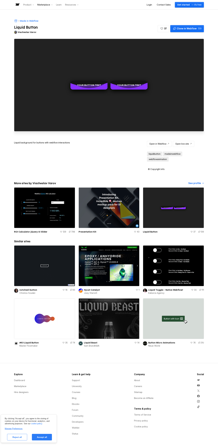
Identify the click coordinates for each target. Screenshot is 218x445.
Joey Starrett (90, 293)
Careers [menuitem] (138, 386)
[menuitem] (198, 380)
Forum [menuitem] (75, 410)
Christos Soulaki (27, 293)
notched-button (28, 290)
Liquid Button (150, 232)
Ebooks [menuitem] (75, 404)
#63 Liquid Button (29, 342)
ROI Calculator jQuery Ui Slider (30, 232)
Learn (59, 5)
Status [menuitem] (75, 434)
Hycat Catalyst (92, 290)
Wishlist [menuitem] (75, 428)
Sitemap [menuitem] (138, 392)
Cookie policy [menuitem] (141, 426)
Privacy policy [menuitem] (141, 420)
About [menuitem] (137, 380)
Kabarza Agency (156, 293)
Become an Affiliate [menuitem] (143, 398)
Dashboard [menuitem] (19, 380)
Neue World (154, 346)
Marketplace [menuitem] (20, 386)
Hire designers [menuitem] (21, 392)
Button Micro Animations (161, 342)
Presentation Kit (87, 232)
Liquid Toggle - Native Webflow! (165, 290)
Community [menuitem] (77, 416)
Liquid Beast (90, 342)
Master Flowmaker (28, 346)
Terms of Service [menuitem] (142, 415)
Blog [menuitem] (74, 398)
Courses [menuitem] (76, 392)
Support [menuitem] (76, 380)
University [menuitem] (77, 386)
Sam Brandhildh (91, 346)
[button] (29, 4)
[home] (17, 4)
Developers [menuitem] (77, 422)
